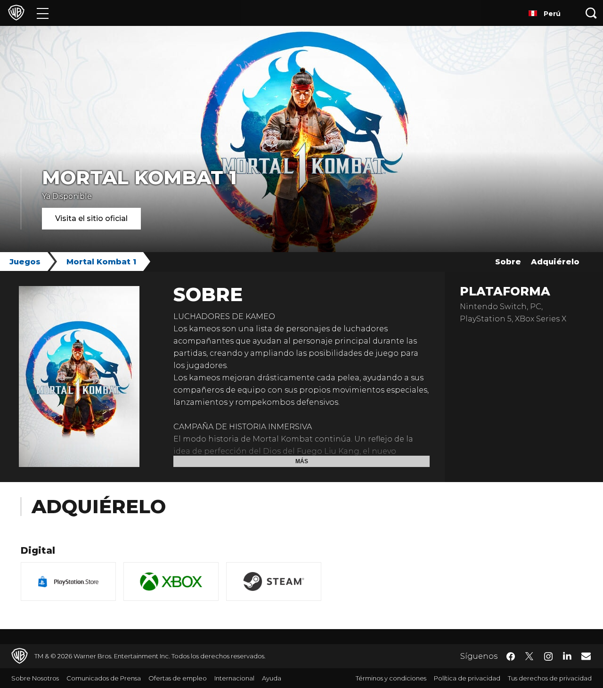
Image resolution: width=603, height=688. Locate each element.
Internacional (234, 678)
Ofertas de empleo (177, 678)
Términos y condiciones (391, 678)
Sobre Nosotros (35, 678)
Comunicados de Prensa (103, 678)
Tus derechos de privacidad (550, 678)
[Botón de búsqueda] (591, 13)
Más (301, 461)
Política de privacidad (467, 678)
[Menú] (42, 13)
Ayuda (271, 678)
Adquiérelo (555, 261)
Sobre (508, 261)
